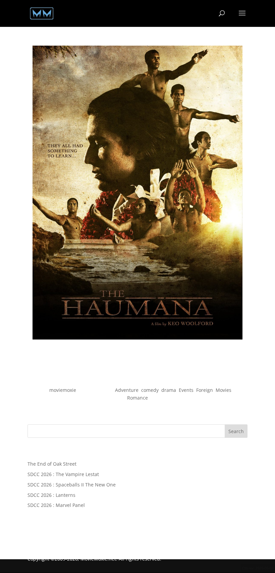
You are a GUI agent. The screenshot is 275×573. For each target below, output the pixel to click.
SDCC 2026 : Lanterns (51, 495)
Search (236, 431)
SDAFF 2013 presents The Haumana (137, 378)
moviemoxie (62, 390)
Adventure (127, 390)
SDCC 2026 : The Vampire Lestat (63, 474)
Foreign (204, 390)
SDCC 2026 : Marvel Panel (56, 505)
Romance (137, 398)
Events (186, 390)
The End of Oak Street (52, 464)
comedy (150, 390)
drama (168, 390)
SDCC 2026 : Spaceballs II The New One (72, 484)
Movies (223, 390)
